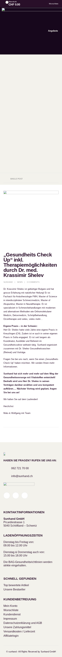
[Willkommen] (37, 3)
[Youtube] (15, 495)
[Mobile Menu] (30, 31)
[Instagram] (24, 495)
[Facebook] (6, 495)
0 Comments (33, 282)
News (20, 282)
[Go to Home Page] (4, 178)
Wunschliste (53, 4)
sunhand (8, 282)
